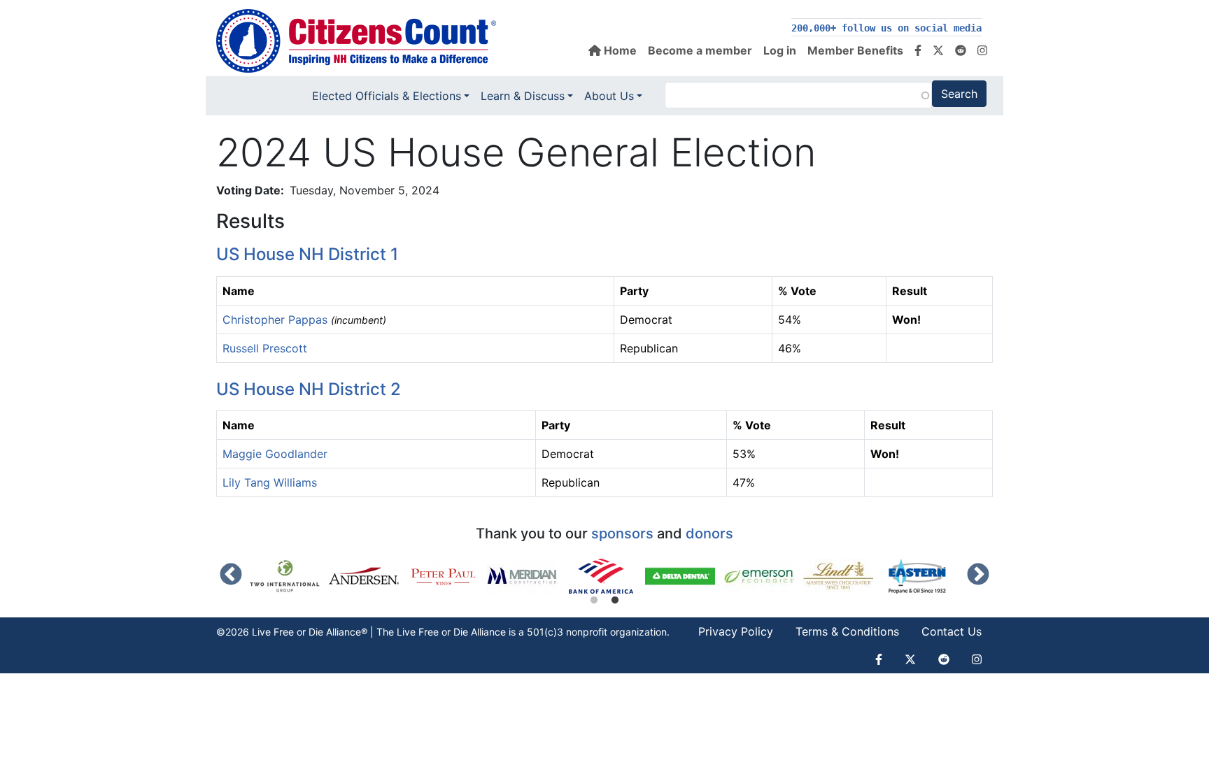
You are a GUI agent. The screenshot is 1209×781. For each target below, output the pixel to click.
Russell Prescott (264, 348)
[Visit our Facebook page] (918, 50)
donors (709, 533)
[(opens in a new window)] (289, 576)
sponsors (622, 533)
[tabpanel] (605, 576)
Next (978, 575)
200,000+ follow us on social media (886, 28)
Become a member (700, 50)
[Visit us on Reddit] (960, 50)
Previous (231, 575)
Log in (779, 50)
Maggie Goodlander (274, 454)
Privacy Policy (735, 631)
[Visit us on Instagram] (982, 50)
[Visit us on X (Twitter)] (938, 50)
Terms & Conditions (847, 631)
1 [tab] (594, 601)
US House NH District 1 (307, 254)
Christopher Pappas (274, 320)
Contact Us (951, 631)
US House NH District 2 (308, 389)
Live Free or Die (432, 632)
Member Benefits (855, 50)
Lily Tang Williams (269, 482)
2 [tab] (615, 601)
